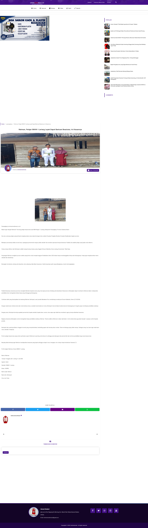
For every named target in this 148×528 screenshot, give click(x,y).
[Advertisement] (46, 71)
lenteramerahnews (15, 415)
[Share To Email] (62, 409)
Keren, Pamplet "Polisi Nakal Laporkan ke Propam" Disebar (124, 24)
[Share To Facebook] (13, 409)
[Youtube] (116, 510)
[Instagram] (110, 510)
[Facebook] (92, 510)
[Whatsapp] (104, 510)
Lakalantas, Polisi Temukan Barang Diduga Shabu (122, 71)
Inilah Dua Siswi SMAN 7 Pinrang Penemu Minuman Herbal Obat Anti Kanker (128, 37)
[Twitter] (98, 510)
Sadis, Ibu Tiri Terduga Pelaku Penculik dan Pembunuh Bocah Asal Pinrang (128, 31)
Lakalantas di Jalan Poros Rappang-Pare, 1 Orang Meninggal (124, 58)
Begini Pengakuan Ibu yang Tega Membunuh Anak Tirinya (124, 64)
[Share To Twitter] (38, 409)
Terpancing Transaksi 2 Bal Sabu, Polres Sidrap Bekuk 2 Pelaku (125, 51)
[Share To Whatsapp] (87, 409)
